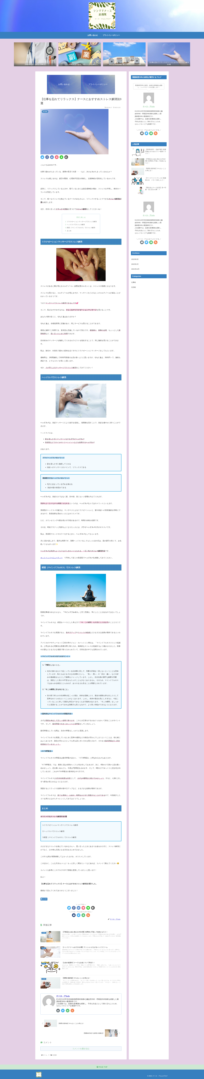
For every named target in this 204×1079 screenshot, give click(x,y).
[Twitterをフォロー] (78, 915)
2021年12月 (135, 269)
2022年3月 (135, 259)
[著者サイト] (74, 915)
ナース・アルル (63, 996)
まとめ (69, 231)
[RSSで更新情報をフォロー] (88, 915)
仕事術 (133, 282)
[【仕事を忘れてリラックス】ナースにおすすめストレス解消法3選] (52, 157)
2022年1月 (135, 264)
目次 (78, 217)
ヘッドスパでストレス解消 (76, 224)
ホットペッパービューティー (51, 558)
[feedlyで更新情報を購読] (83, 915)
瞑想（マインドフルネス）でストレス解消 (81, 227)
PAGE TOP (102, 1067)
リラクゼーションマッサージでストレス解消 (82, 221)
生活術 (45, 899)
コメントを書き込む (81, 1049)
